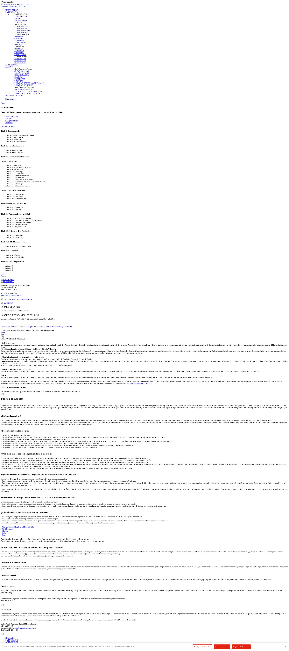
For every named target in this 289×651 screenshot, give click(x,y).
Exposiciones (19, 40)
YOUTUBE (8, 303)
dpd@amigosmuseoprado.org (140, 383)
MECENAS (18, 81)
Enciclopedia (19, 51)
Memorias (18, 22)
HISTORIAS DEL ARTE (14, 95)
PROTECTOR (19, 79)
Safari (4, 533)
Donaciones (18, 36)
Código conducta (20, 20)
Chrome (5, 531)
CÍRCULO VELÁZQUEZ (24, 89)
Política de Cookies (18, 327)
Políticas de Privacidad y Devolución (59, 327)
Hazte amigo (9, 638)
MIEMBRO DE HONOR (23, 85)
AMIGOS (9, 67)
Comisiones (18, 38)
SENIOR (21, 73)
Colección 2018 (20, 59)
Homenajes (18, 45)
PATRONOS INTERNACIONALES (28, 91)
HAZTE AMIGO (11, 10)
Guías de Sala (19, 53)
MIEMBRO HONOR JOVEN (29, 83)
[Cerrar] (285, 646)
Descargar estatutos (8, 126)
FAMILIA (18, 77)
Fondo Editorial (20, 55)
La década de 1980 (21, 26)
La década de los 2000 (22, 30)
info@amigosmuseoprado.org (11, 295)
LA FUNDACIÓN (12, 12)
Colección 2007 (20, 61)
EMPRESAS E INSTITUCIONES (27, 93)
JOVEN (21, 71)
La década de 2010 (21, 32)
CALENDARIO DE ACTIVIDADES (17, 299)
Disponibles (18, 49)
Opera (4, 535)
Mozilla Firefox (7, 529)
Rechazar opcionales (221, 647)
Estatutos (17, 18)
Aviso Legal (5, 327)
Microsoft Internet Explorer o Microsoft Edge (18, 527)
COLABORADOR (21, 75)
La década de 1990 (21, 28)
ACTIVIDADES (11, 65)
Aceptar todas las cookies (241, 647)
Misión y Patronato (21, 16)
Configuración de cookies (202, 647)
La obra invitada (20, 42)
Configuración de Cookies (35, 327)
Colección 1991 (20, 63)
